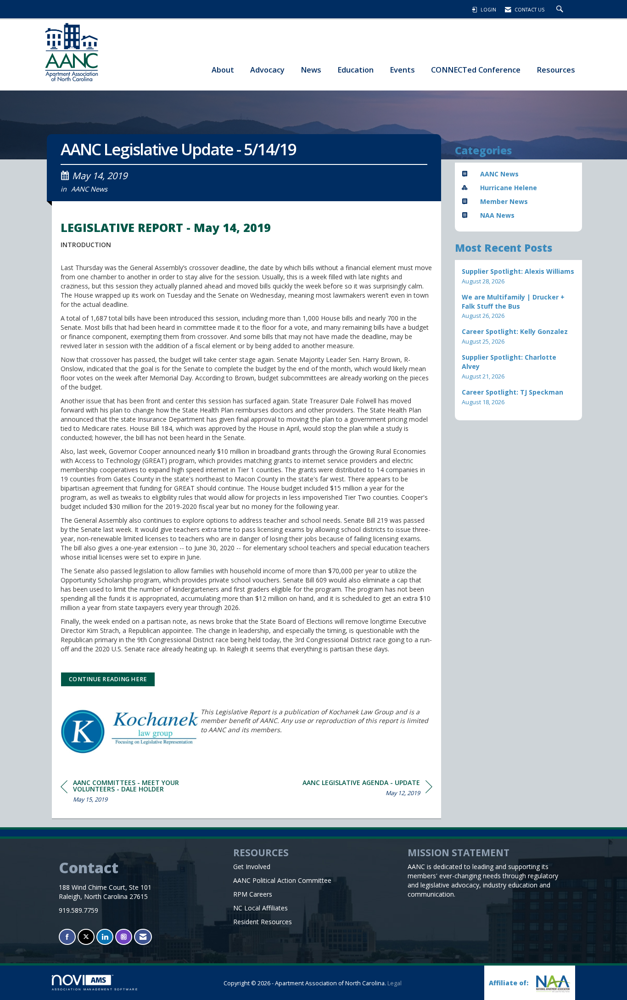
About (223, 69)
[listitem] (519, 276)
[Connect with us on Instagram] (123, 937)
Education (355, 69)
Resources (556, 69)
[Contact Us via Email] (143, 937)
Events (402, 69)
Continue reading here (108, 679)
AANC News (89, 188)
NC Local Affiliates (260, 908)
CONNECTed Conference (476, 69)
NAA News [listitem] (497, 215)
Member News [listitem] (504, 201)
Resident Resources (262, 921)
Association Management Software (95, 989)
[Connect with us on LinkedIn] (104, 937)
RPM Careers (252, 894)
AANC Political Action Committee (282, 880)
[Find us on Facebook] (67, 937)
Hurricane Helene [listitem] (508, 187)
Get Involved (251, 866)
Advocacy (267, 69)
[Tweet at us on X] (86, 937)
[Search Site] (561, 9)
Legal (394, 983)
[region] (367, 789)
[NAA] (552, 984)
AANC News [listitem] (499, 173)
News (311, 69)
